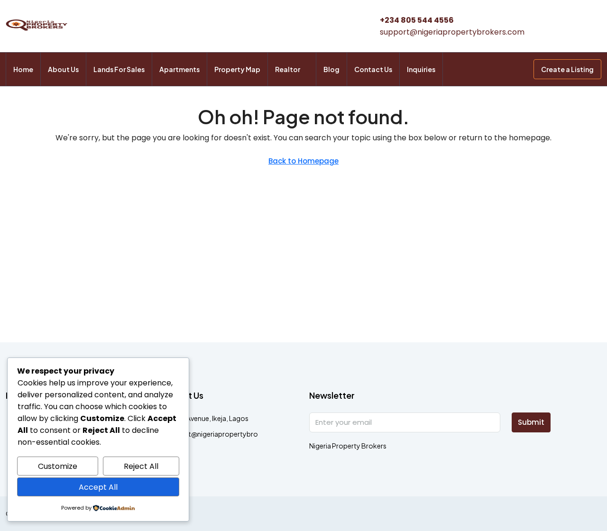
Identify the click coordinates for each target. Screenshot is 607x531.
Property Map (237, 69)
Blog (331, 69)
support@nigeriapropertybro (212, 434)
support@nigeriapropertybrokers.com (452, 32)
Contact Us (373, 69)
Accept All (98, 487)
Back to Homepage (303, 161)
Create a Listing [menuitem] (567, 69)
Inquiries (421, 69)
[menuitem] (519, 69)
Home (23, 69)
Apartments (179, 69)
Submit (531, 422)
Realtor (287, 69)
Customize (57, 466)
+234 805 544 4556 (417, 20)
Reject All (141, 466)
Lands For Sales (119, 69)
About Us (63, 69)
